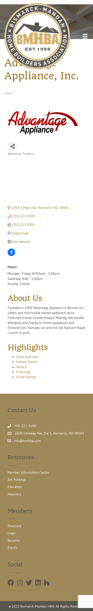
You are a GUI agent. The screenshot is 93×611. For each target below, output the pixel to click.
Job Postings (17, 479)
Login (12, 533)
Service (21, 367)
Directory (14, 526)
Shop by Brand (27, 356)
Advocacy (14, 494)
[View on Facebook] (11, 255)
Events (13, 547)
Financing (23, 372)
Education (15, 486)
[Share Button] (12, 146)
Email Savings (26, 377)
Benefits (14, 540)
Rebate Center (27, 361)
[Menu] (85, 36)
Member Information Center (28, 472)
